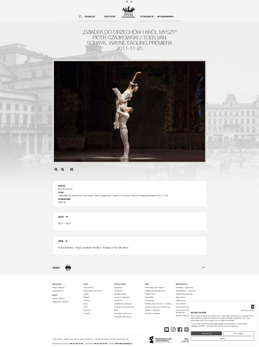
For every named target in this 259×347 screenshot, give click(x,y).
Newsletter (149, 297)
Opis (61, 241)
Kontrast (127, 1)
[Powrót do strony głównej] (128, 12)
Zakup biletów (58, 298)
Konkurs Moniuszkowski (124, 307)
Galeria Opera (120, 294)
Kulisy (85, 304)
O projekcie (147, 16)
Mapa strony (150, 294)
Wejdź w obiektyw (152, 310)
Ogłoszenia (180, 297)
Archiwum (118, 300)
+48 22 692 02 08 (76, 343)
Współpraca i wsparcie (185, 291)
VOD (85, 307)
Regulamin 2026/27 (60, 302)
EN (131, 2)
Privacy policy (247, 310)
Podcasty (87, 310)
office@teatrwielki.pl (123, 343)
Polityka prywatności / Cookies (158, 304)
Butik (116, 310)
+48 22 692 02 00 (100, 343)
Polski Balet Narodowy (92, 291)
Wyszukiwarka (165, 16)
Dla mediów (181, 304)
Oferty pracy (181, 300)
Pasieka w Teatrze (152, 313)
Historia (86, 300)
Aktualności (88, 287)
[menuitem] (80, 16)
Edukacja (118, 287)
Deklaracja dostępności (155, 291)
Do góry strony (204, 268)
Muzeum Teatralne (122, 297)
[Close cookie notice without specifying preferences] (252, 307)
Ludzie (86, 294)
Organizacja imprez (184, 294)
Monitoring (149, 300)
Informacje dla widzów (155, 287)
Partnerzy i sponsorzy (184, 287)
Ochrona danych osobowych (157, 307)
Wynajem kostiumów (123, 313)
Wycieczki (118, 291)
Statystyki (109, 16)
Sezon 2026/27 (58, 287)
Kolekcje (90, 16)
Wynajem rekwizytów (123, 317)
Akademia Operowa (123, 304)
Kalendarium (57, 291)
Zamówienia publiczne (185, 307)
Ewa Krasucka (65, 188)
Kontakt (86, 313)
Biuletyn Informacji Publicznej (188, 315)
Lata (61, 216)
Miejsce (86, 297)
